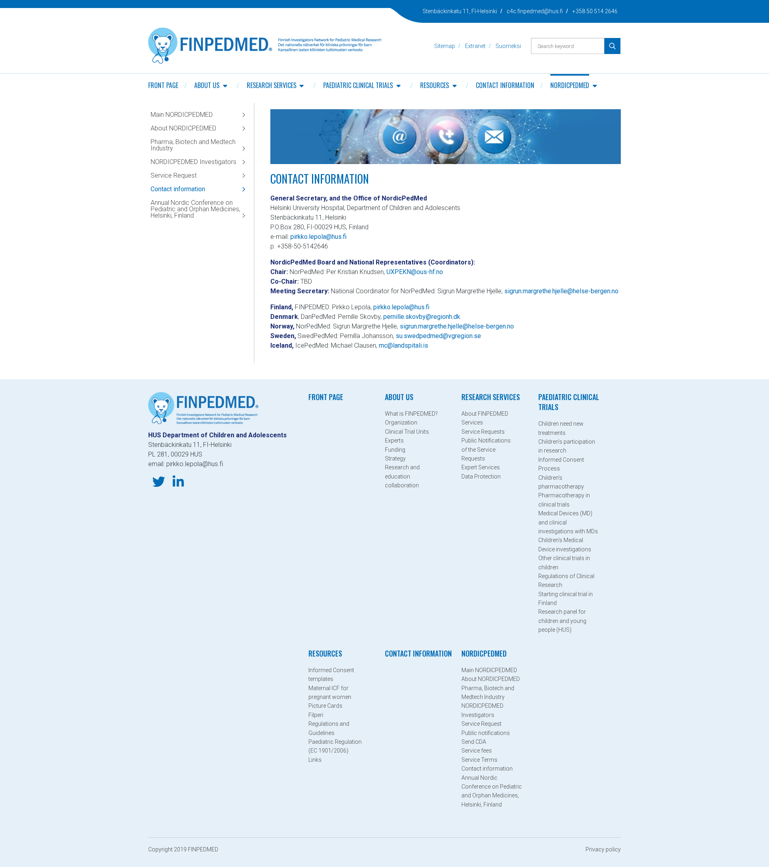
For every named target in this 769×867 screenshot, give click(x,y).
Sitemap (444, 46)
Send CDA (473, 742)
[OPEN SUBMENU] (225, 85)
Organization (401, 422)
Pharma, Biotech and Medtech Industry (193, 145)
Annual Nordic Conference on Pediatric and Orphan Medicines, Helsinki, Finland (195, 209)
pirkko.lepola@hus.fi (318, 236)
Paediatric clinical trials (358, 85)
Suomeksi (508, 46)
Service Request (174, 175)
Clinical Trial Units (407, 431)
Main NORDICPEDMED (182, 114)
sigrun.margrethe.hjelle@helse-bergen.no (562, 291)
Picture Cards (325, 706)
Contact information (505, 85)
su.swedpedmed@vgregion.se (438, 336)
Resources (434, 85)
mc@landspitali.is (403, 345)
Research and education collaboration (402, 476)
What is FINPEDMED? (411, 413)
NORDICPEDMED (569, 85)
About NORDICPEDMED (183, 128)
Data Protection (481, 476)
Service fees (476, 750)
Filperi (315, 715)
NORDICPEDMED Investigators (193, 162)
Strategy (395, 458)
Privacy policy (603, 849)
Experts (394, 440)
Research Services (271, 85)
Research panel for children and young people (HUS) (562, 621)
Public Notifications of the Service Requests (486, 449)
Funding (395, 450)
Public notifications (485, 733)
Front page (163, 85)
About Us (206, 85)
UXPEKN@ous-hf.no (415, 272)
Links (315, 760)
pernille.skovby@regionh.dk (421, 316)
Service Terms (479, 760)
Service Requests (483, 431)
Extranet (475, 46)
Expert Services (480, 467)
